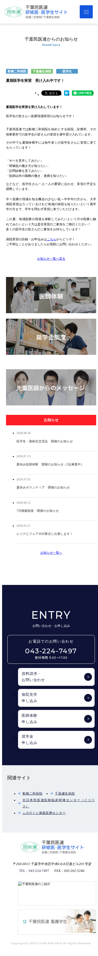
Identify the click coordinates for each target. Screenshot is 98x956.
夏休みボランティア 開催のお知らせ (43, 487)
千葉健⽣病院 (65, 793)
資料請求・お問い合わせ (33, 677)
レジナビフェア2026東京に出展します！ (44, 534)
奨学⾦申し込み (29, 740)
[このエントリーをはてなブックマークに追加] (66, 94)
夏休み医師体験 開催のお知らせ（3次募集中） (50, 464)
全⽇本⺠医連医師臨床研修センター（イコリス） (58, 803)
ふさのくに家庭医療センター (44, 813)
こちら (51, 239)
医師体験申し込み (29, 719)
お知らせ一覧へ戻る (51, 258)
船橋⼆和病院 (32, 793)
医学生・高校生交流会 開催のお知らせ (44, 441)
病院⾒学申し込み (29, 698)
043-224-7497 (51, 654)
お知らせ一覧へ (51, 553)
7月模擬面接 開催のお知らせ (37, 511)
